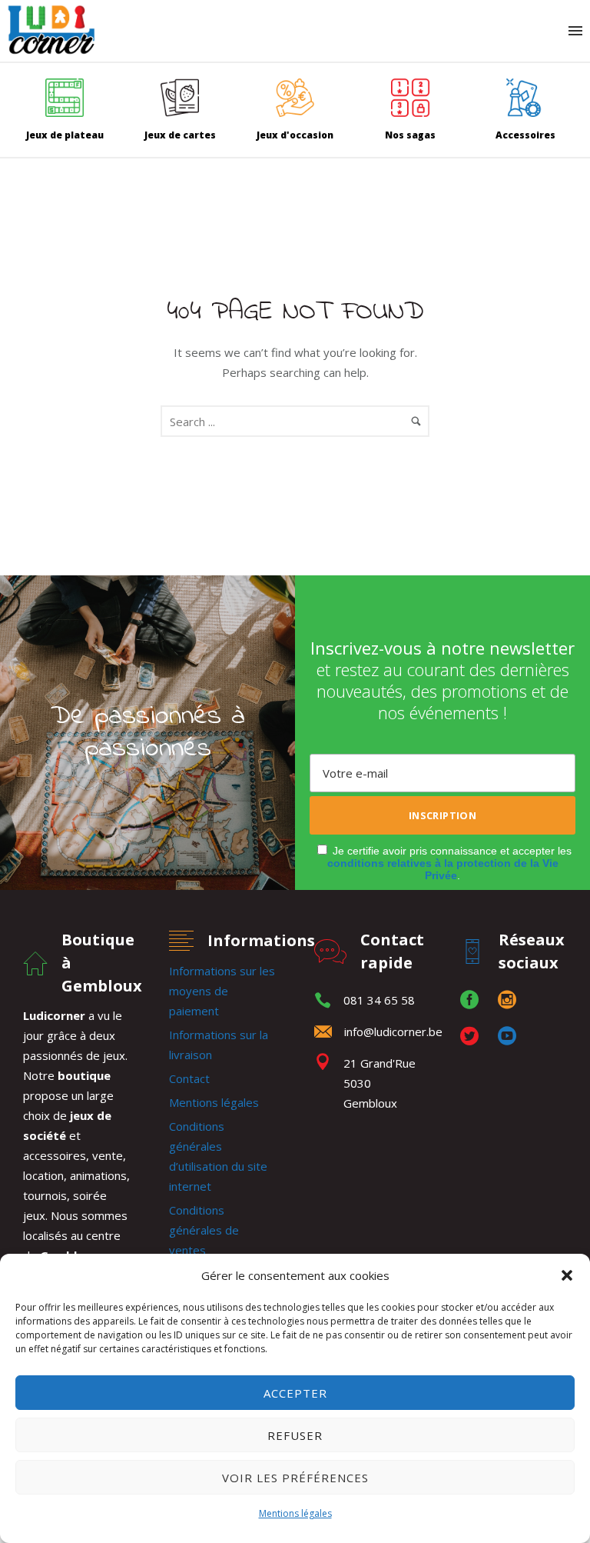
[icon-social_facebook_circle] (473, 1000)
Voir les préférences (295, 1477)
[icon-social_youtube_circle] (507, 1036)
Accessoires (525, 135)
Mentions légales (295, 1513)
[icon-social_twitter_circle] (473, 1036)
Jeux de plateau (65, 135)
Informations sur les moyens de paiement (222, 990)
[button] (567, 1275)
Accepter (295, 1393)
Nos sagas (410, 135)
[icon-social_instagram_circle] (511, 1000)
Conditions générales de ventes (204, 1230)
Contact (189, 1078)
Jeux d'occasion (295, 135)
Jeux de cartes (180, 135)
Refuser (295, 1435)
